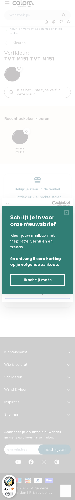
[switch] (9, 494)
